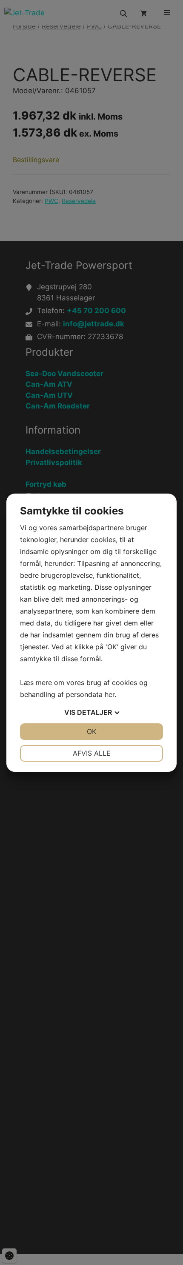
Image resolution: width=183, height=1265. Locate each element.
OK (91, 731)
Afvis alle (92, 753)
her (109, 694)
